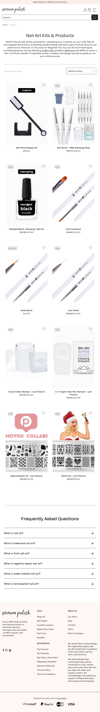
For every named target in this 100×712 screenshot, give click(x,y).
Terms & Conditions (46, 674)
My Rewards (43, 653)
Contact (71, 625)
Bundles (41, 637)
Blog (70, 620)
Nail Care (41, 633)
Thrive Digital (61, 698)
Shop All (41, 616)
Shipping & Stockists (46, 661)
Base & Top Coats (45, 629)
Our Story (72, 616)
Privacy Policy (44, 669)
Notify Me (26, 297)
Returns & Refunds (46, 665)
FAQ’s (70, 629)
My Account (42, 649)
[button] (43, 85)
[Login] (85, 10)
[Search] (95, 17)
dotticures (70, 50)
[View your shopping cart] (89, 10)
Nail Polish (42, 620)
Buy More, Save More (47, 657)
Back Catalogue (75, 633)
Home (5, 24)
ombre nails (48, 50)
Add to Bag (26, 135)
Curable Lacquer (45, 625)
